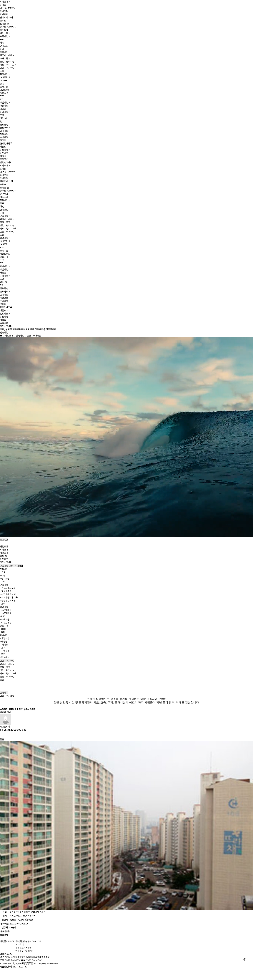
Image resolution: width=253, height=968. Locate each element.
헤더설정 (4, 539)
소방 (2, 70)
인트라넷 (4, 149)
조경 (2, 115)
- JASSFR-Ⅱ (6, 613)
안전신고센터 (6, 162)
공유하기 (4, 692)
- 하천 (2, 575)
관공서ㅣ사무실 (7, 55)
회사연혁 (4, 11)
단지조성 (4, 45)
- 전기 (2, 654)
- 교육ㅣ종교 (5, 591)
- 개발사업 (4, 638)
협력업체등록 (6, 143)
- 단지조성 (4, 578)
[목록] (2, 734)
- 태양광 (3, 641)
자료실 (3, 156)
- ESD (2, 616)
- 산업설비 (4, 650)
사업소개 (4, 33)
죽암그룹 (4, 159)
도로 (2, 39)
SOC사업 (4, 93)
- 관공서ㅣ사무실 (8, 587)
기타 (2, 48)
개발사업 (4, 102)
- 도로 (2, 572)
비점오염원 (5, 89)
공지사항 (4, 130)
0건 (1, 729)
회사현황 (4, 14)
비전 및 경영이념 (7, 7)
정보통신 (4, 124)
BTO (2, 96)
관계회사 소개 (6, 17)
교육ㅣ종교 (5, 58)
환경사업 (4, 74)
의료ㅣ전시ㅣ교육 (8, 64)
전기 (2, 121)
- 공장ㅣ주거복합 (8, 600)
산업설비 (4, 118)
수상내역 (4, 137)
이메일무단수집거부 (24, 950)
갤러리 (3, 140)
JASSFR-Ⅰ (5, 77)
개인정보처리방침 (23, 947)
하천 (2, 42)
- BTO (3, 628)
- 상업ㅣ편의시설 (8, 594)
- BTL (2, 632)
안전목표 (4, 30)
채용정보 (4, 133)
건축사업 (4, 52)
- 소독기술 (4, 619)
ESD (2, 83)
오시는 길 (4, 23)
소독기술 (4, 86)
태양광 (3, 108)
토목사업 (4, 36)
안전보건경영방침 (8, 26)
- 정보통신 (4, 657)
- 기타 (2, 581)
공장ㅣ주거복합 (7, 67)
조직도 (3, 20)
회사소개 (4, 1)
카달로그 (4, 146)
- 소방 (2, 603)
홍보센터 (4, 127)
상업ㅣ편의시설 (7, 61)
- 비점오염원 (5, 622)
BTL (2, 99)
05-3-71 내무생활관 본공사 (18, 941)
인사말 (3, 4)
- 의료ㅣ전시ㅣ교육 (9, 597)
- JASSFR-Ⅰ (6, 609)
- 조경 (2, 647)
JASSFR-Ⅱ (5, 80)
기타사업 (4, 111)
